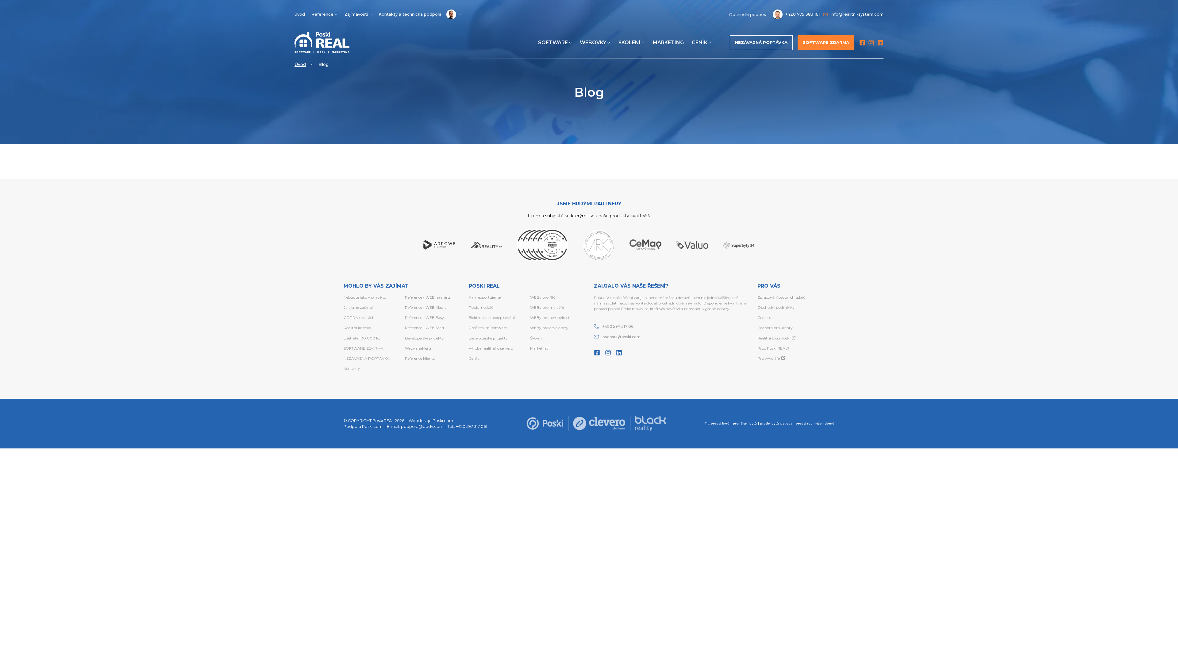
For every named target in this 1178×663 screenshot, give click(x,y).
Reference (322, 14)
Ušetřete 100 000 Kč (362, 338)
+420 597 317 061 (618, 326)
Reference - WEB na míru (427, 297)
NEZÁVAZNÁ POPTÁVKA (367, 358)
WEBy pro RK (542, 297)
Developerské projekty (424, 338)
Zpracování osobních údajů (781, 297)
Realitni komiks (357, 327)
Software (553, 42)
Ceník (699, 42)
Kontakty (352, 368)
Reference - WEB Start (425, 327)
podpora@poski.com (621, 337)
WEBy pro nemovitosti (550, 317)
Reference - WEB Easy (424, 317)
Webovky (593, 42)
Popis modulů (481, 307)
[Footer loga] (544, 423)
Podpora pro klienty (775, 327)
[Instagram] (871, 43)
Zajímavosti (356, 14)
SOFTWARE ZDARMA (363, 348)
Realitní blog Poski (773, 338)
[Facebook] (862, 43)
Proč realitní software (488, 327)
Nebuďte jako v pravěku (365, 297)
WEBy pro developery (549, 327)
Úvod (299, 14)
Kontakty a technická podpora (410, 14)
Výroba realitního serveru (491, 348)
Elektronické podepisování (492, 317)
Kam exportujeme (485, 297)
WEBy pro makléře (547, 307)
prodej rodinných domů (815, 423)
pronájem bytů (745, 423)
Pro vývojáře (768, 358)
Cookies (764, 317)
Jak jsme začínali (359, 307)
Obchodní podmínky (776, 307)
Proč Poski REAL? (773, 348)
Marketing (668, 42)
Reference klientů (420, 358)
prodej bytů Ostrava (776, 423)
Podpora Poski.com (363, 426)
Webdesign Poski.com (431, 420)
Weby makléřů (418, 348)
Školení (629, 42)
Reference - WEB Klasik (425, 307)
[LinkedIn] (880, 43)
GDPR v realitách (359, 317)
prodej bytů (720, 423)
